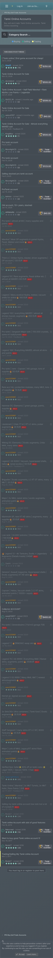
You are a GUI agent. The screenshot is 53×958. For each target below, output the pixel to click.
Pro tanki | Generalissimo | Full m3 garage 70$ (23, 624)
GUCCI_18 (9, 99)
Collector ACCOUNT (11, 609)
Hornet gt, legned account (14, 696)
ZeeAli (8, 563)
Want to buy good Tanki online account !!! (21, 838)
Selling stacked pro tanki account (17, 173)
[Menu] (7, 6)
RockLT (8, 814)
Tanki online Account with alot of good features (23, 822)
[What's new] (46, 6)
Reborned (9, 830)
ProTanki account (10, 189)
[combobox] (26, 35)
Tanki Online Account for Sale (15, 74)
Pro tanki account (10, 142)
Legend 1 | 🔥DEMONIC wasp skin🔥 (19, 643)
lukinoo (8, 196)
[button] (52, 46)
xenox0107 (10, 115)
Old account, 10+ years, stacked (17, 205)
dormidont (9, 81)
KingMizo (9, 134)
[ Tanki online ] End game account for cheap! (22, 58)
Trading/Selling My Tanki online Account (20, 854)
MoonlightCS (10, 149)
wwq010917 (10, 616)
